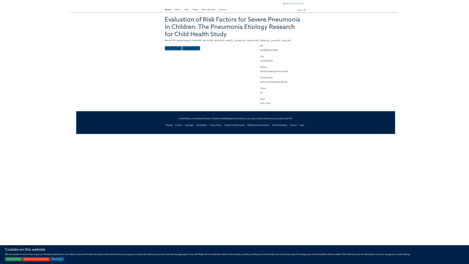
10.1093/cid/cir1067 (269, 50)
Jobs (186, 10)
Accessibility (201, 125)
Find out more (57, 259)
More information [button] (173, 48)
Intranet (293, 125)
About (177, 10)
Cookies (178, 125)
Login (302, 125)
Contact (223, 10)
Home (168, 10)
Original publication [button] (191, 48)
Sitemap (169, 125)
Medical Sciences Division (258, 125)
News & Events (208, 10)
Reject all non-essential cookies (36, 259)
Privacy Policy (215, 125)
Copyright (189, 125)
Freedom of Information (234, 125)
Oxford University (279, 125)
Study (195, 10)
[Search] (304, 10)
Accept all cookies (14, 259)
